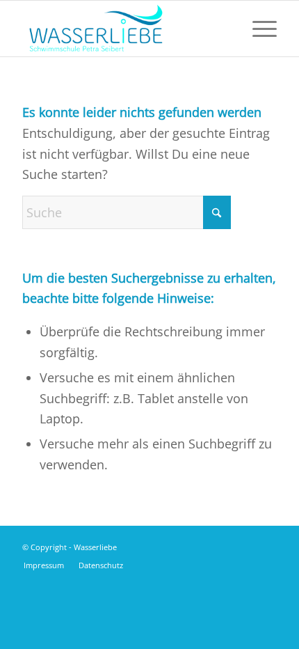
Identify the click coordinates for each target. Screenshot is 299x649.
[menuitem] (258, 28)
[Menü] (258, 28)
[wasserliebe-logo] (123, 28)
